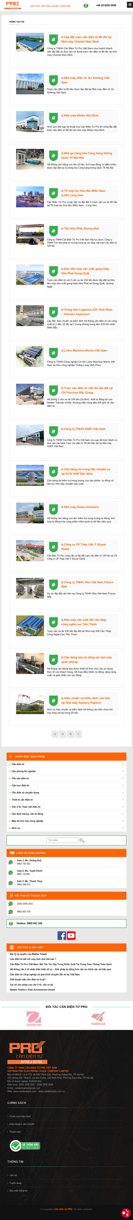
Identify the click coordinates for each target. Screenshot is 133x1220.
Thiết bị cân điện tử (22, 799)
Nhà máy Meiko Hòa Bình (81, 115)
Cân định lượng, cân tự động (27, 814)
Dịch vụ (15, 828)
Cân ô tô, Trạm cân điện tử (25, 806)
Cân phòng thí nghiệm (23, 771)
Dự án (20, 22)
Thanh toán (15, 1132)
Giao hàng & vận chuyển (22, 1124)
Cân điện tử (17, 764)
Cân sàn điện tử (20, 778)
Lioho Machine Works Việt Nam (85, 350)
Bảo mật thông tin (18, 1190)
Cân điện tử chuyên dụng (25, 792)
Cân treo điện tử (20, 785)
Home (12, 22)
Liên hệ (13, 1175)
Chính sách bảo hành (20, 1116)
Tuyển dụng (15, 1183)
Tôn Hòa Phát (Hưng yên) (81, 228)
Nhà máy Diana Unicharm (81, 507)
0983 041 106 (34, 923)
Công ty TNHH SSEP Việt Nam (84, 429)
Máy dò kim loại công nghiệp (27, 821)
